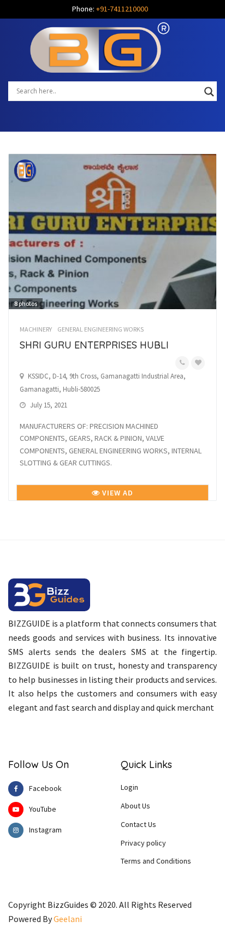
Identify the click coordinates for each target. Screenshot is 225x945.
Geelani (68, 918)
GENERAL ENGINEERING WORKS (100, 329)
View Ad (116, 493)
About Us (135, 806)
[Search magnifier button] (209, 91)
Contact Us (138, 824)
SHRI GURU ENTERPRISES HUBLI (94, 345)
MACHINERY (36, 329)
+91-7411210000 (122, 9)
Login (129, 787)
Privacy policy (143, 843)
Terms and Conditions (156, 861)
